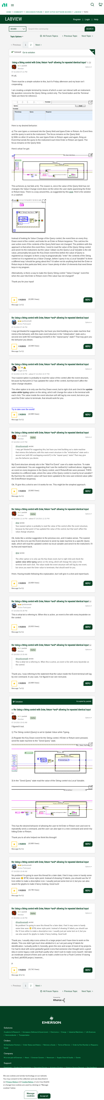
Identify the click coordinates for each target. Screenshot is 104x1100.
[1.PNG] (52, 110)
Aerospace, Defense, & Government (35, 1032)
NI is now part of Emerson (13, 1057)
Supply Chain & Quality (65, 1057)
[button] (14, 300)
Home (8, 12)
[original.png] (29, 216)
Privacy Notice (12, 1081)
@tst (17, 523)
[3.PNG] (52, 759)
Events (78, 1057)
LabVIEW (77, 12)
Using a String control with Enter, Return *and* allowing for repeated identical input (49, 62)
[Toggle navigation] (15, 5)
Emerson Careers (37, 1057)
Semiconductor (10, 1035)
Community (18, 12)
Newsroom (50, 1057)
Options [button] (88, 67)
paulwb (88, 701)
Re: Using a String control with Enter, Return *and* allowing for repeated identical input (50, 317)
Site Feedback (92, 1067)
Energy (63, 1032)
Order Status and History (32, 1045)
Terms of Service (64, 1045)
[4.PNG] (52, 803)
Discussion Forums (34, 12)
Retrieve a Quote (49, 1045)
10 (20, 975)
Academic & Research (12, 1032)
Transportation (24, 1035)
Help (96, 19)
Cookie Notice (27, 1081)
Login (87, 19)
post (71, 192)
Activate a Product (56, 1067)
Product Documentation (22, 1067)
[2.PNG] (52, 167)
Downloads (8, 1067)
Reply (88, 299)
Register (77, 19)
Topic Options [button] (16, 36)
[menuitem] (92, 5)
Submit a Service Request (75, 1067)
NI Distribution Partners (12, 1045)
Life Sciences (91, 1032)
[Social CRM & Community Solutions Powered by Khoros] (59, 999)
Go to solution (29, 52)
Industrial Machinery (76, 1032)
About (27, 1057)
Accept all (44, 1096)
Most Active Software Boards (58, 12)
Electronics (55, 1032)
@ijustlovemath (22, 446)
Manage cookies (30, 1094)
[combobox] (54, 28)
